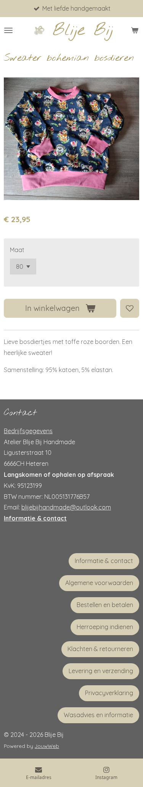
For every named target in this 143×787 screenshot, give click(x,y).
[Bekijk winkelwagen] (134, 30)
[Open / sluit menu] (8, 30)
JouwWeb (47, 746)
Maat (17, 250)
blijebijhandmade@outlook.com (66, 507)
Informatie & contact (35, 518)
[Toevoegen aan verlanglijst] (129, 308)
